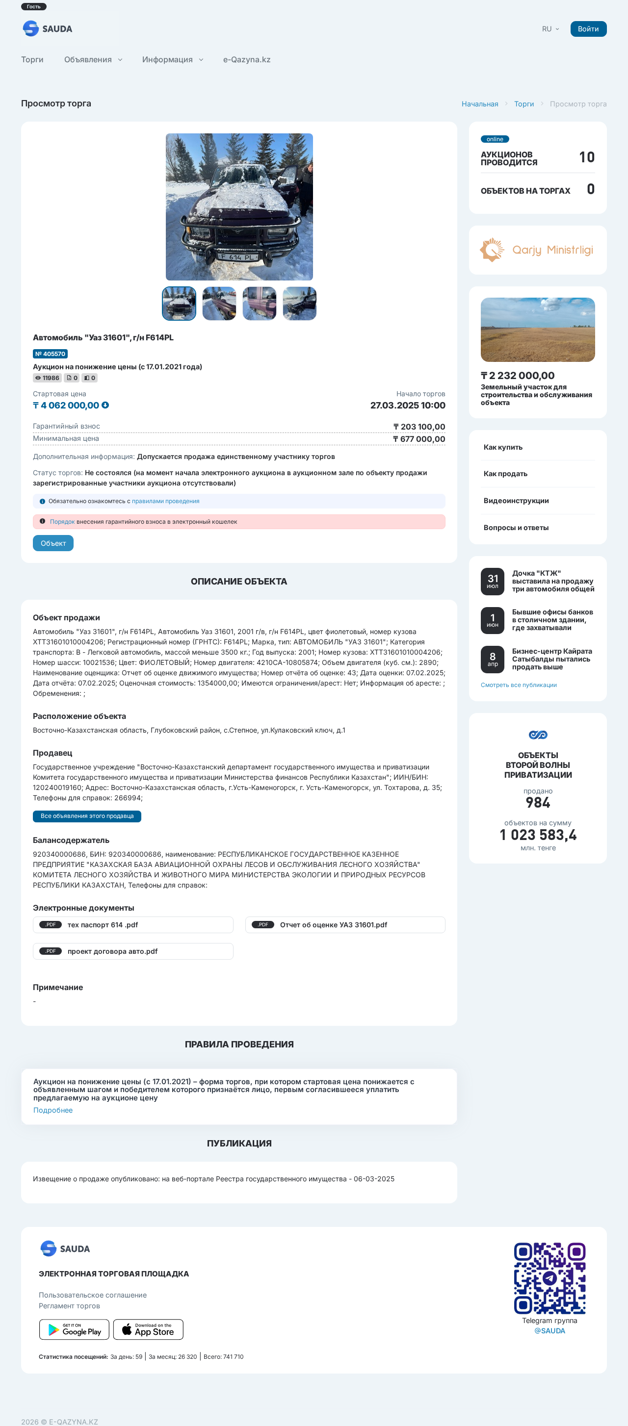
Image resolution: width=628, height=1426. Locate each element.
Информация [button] (168, 59)
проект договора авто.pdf (112, 951)
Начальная (480, 104)
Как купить (503, 446)
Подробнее (53, 1110)
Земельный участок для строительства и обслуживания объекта (536, 394)
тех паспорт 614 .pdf (103, 924)
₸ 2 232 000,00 (518, 375)
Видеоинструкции (516, 500)
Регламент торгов (69, 1305)
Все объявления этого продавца (87, 815)
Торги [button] (32, 59)
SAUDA (553, 1330)
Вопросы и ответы (516, 527)
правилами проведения (166, 501)
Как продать (505, 473)
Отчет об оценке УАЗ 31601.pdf (333, 924)
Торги (524, 104)
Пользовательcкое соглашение (93, 1295)
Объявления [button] (89, 59)
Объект (53, 543)
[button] (551, 28)
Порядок (62, 521)
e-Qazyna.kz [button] (247, 59)
